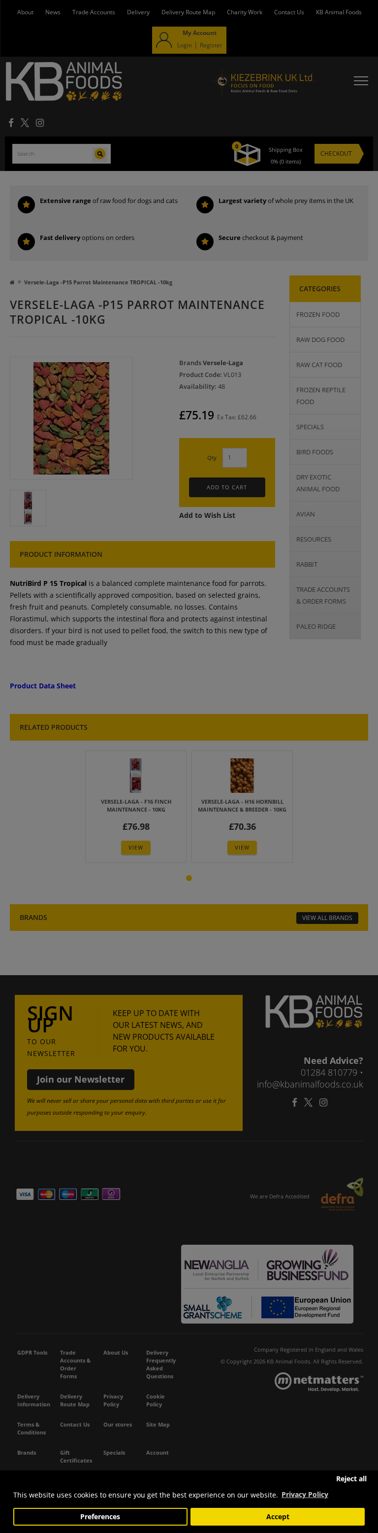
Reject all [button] (351, 1478)
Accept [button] (277, 1516)
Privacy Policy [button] (305, 1494)
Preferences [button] (100, 1516)
